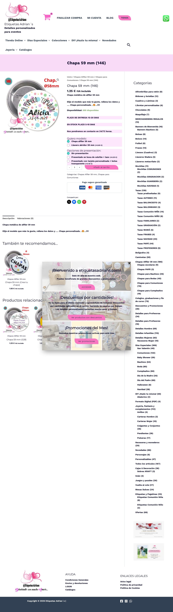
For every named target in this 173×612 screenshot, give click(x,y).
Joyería (10, 49)
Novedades (109, 40)
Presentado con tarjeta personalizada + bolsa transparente (94, 162)
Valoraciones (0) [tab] (25, 218)
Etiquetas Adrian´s (18, 24)
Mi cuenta (94, 17)
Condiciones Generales (76, 580)
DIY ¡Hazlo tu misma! (85, 40)
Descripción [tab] (8, 218)
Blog (109, 17)
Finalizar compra (69, 17)
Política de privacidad (131, 585)
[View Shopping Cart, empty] (47, 18)
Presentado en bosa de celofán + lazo (94, 157)
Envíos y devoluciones (76, 583)
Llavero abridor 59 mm (86, 145)
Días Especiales (37, 40)
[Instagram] (126, 601)
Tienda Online (14, 40)
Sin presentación (79, 153)
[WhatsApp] (130, 601)
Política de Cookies (130, 588)
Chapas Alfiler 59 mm (84, 77)
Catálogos (25, 49)
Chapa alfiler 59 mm (81, 141)
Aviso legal (125, 581)
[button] (124, 17)
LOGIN (68, 586)
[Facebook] (121, 601)
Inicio (69, 77)
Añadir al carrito (101, 167)
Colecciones (59, 40)
